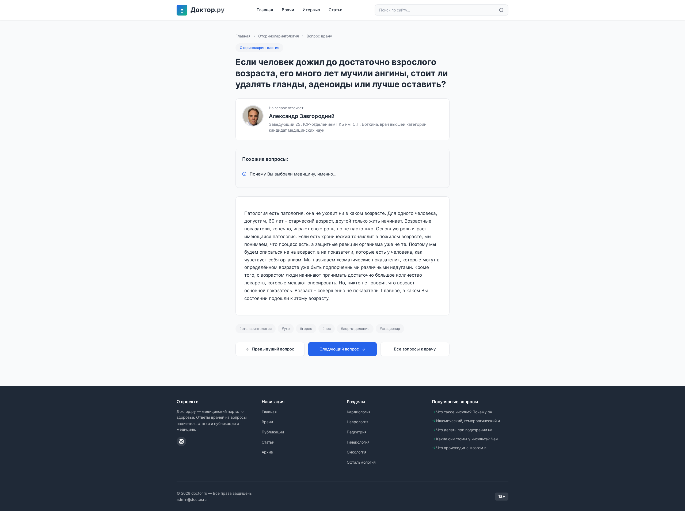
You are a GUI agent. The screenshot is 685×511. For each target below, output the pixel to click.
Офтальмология (361, 462)
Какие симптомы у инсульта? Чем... (469, 439)
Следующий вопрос (339, 349)
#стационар (390, 328)
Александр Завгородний (301, 116)
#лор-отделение (355, 328)
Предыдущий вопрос (273, 349)
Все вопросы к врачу (415, 349)
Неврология (357, 422)
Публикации (273, 432)
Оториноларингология (278, 36)
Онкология (356, 452)
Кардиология (359, 412)
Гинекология (358, 442)
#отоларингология (255, 328)
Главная (265, 9)
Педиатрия (357, 432)
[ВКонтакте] (181, 441)
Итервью (311, 9)
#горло (306, 328)
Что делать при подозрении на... (466, 430)
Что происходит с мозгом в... (463, 447)
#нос (326, 328)
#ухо (286, 328)
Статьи (335, 9)
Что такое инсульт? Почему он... (465, 412)
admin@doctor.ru (192, 499)
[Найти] (501, 10)
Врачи (288, 9)
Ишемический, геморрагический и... (469, 420)
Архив (267, 452)
